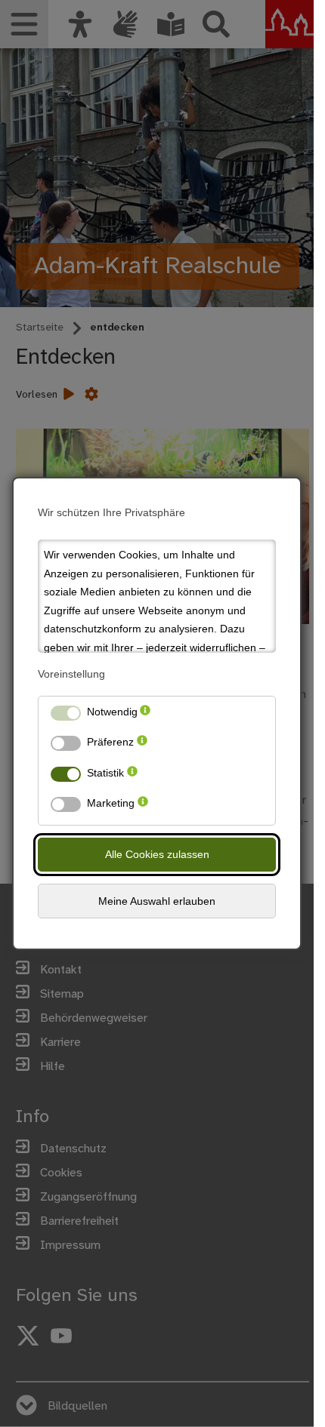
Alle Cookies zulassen (157, 854)
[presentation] (145, 715)
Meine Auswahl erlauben (156, 901)
